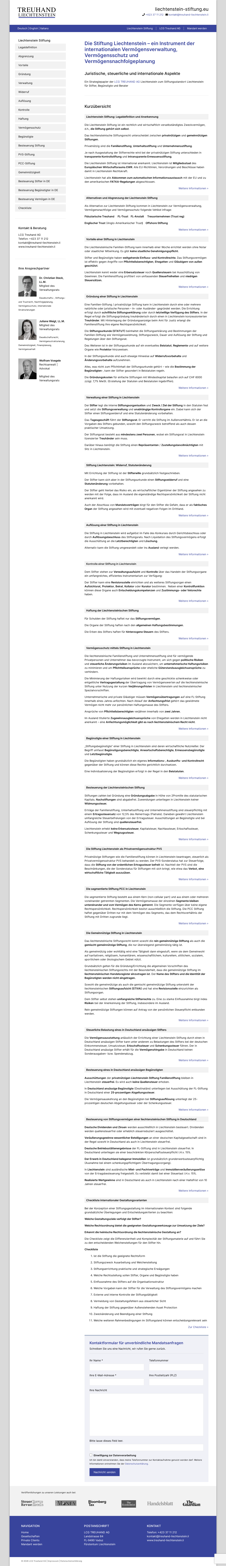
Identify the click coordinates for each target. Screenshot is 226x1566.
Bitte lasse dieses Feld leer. (106, 1440)
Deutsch (22, 28)
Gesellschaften (30, 1536)
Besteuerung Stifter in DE (34, 181)
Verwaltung (25, 83)
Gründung (24, 74)
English (33, 28)
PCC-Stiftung (26, 163)
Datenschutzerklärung (136, 1463)
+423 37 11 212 (154, 14)
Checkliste (24, 208)
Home (25, 1532)
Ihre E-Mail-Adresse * (103, 1375)
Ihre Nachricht (98, 1390)
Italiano (44, 28)
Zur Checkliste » (198, 1327)
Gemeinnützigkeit (29, 172)
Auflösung (24, 100)
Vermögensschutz (29, 127)
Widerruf (23, 92)
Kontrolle (23, 109)
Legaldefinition (27, 47)
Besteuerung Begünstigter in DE (38, 190)
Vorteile (23, 65)
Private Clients (30, 1540)
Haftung (23, 118)
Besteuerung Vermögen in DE (36, 199)
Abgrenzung (26, 56)
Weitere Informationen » (193, 188)
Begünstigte (25, 136)
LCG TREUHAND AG (127, 81)
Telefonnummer (158, 1360)
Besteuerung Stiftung (31, 145)
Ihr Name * (96, 1360)
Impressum (53, 1561)
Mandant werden (31, 1544)
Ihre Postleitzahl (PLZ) (163, 1375)
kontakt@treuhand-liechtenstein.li (188, 14)
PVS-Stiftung (26, 154)
